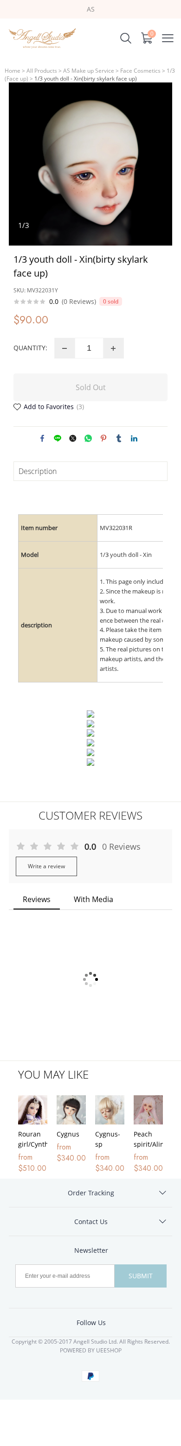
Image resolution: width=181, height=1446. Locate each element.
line (57, 438)
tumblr (118, 438)
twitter (73, 438)
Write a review (46, 866)
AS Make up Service (88, 71)
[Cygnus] (71, 1109)
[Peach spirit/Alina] (148, 1109)
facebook (42, 438)
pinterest (103, 438)
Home (12, 71)
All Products (41, 71)
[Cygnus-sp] (109, 1109)
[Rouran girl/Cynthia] (32, 1109)
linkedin (134, 438)
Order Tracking (91, 1192)
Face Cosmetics (140, 71)
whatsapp (88, 438)
